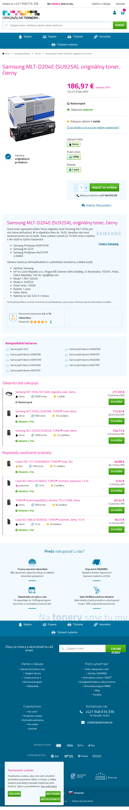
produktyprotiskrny (22, 53)
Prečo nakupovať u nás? (97, 669)
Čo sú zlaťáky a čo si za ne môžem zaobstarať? (93, 128)
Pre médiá (33, 724)
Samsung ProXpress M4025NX (25, 365)
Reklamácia (33, 686)
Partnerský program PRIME (97, 686)
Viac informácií (49, 786)
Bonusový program (32, 682)
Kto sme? (33, 711)
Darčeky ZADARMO (97, 673)
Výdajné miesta (33, 673)
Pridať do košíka (104, 187)
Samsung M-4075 (19, 349)
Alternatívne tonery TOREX (97, 677)
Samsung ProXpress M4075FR (84, 365)
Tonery (38, 53)
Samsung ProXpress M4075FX (25, 370)
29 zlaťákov (56, 524)
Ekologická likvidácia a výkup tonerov (97, 682)
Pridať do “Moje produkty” (99, 205)
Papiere (51, 36)
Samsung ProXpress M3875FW (25, 360)
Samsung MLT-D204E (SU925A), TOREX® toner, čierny (46, 431)
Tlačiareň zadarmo (67, 44)
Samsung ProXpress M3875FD (84, 354)
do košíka (116, 402)
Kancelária (104, 36)
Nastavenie (53, 794)
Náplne (27, 36)
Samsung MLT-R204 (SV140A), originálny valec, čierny (45, 392)
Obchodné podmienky (33, 720)
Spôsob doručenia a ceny (32, 669)
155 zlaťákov (62, 416)
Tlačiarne (77, 36)
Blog (97, 690)
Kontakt (33, 728)
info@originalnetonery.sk (99, 722)
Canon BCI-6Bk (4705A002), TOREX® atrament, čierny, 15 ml (49, 520)
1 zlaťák (61, 396)
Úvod (7, 53)
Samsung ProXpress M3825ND (25, 354)
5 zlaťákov (59, 485)
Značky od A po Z (32, 677)
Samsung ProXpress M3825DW (85, 349)
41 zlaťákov (59, 466)
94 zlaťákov (61, 505)
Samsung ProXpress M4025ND (84, 360)
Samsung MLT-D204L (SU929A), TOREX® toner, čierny (45, 411)
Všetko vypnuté (50, 799)
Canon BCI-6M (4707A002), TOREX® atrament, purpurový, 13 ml (51, 481)
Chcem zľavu (116, 649)
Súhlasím (14, 794)
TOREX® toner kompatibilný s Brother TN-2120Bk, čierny (47, 500)
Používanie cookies (32, 716)
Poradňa (97, 694)
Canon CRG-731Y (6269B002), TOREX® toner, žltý (44, 462)
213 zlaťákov (63, 435)
